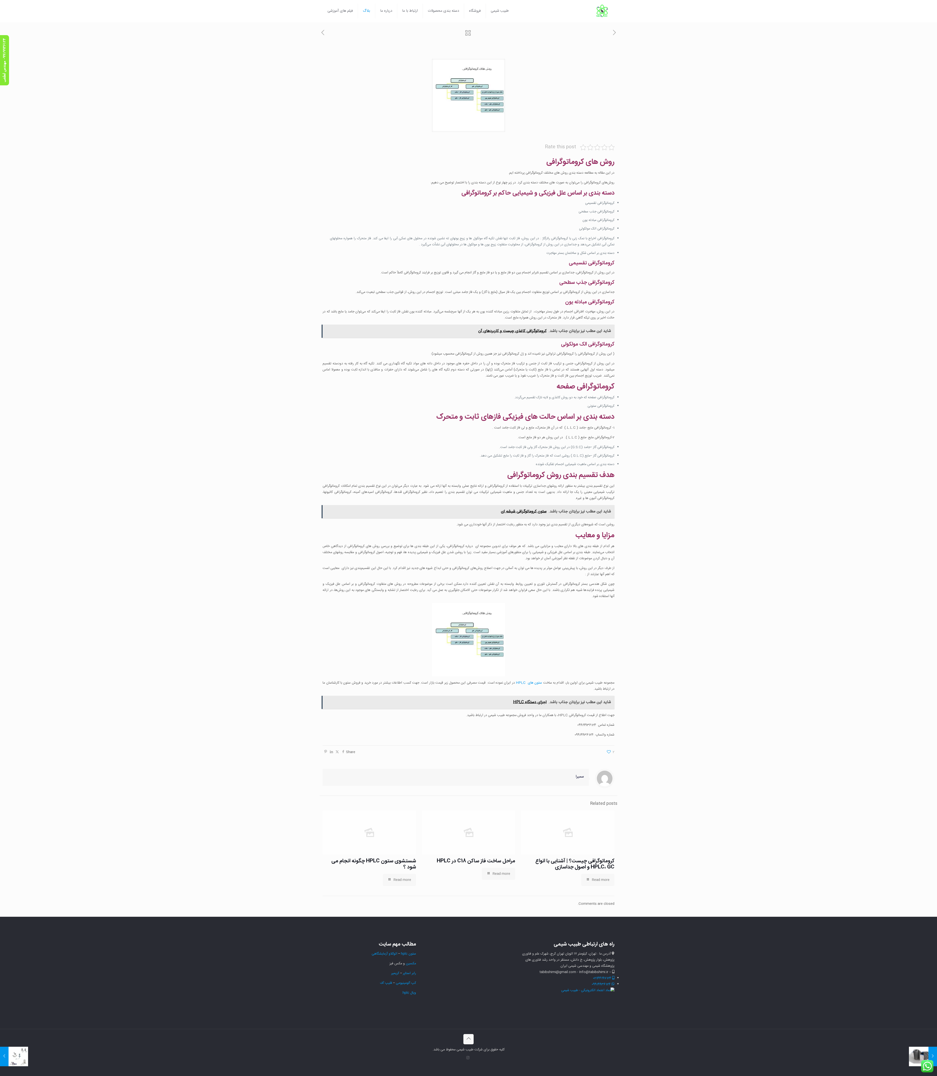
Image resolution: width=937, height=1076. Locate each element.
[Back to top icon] (468, 1039)
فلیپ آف (386, 983)
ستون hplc (408, 954)
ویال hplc (409, 993)
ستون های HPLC (529, 683)
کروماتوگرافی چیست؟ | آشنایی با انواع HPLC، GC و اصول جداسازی (574, 864)
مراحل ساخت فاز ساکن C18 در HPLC (476, 861)
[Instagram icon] (468, 1058)
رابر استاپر (409, 973)
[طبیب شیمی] (602, 11)
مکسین (411, 963)
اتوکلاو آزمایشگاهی (384, 954)
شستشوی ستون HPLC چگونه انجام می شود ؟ (373, 864)
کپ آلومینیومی (406, 983)
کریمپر (395, 973)
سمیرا (580, 777)
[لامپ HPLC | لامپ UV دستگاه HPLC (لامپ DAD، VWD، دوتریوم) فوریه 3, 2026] (14, 1056)
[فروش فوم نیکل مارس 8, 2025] (923, 1056)
